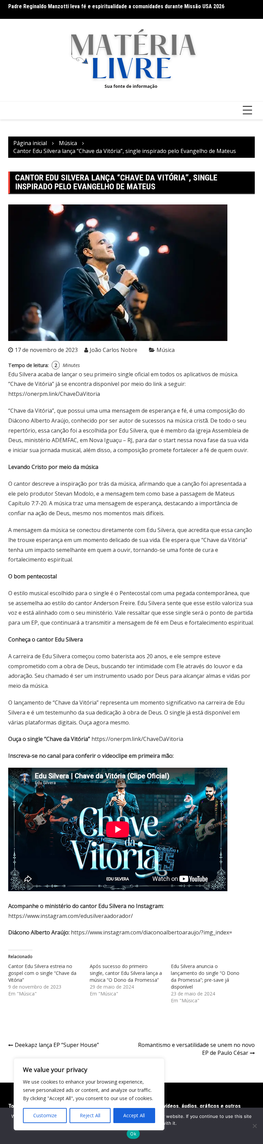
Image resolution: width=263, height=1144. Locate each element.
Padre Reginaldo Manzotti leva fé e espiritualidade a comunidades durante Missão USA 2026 (116, 6)
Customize (45, 1115)
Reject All (90, 1115)
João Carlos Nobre (113, 350)
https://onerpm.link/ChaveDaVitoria (54, 394)
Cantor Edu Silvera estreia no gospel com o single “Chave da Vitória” (42, 973)
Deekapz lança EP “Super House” (57, 1045)
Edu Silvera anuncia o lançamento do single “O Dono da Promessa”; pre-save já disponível (205, 976)
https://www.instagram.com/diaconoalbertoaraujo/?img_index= (151, 932)
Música (165, 350)
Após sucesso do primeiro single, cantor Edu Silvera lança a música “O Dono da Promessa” (126, 973)
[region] (89, 1094)
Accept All (134, 1115)
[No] (254, 1125)
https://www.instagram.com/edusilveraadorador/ (70, 916)
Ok (133, 1133)
